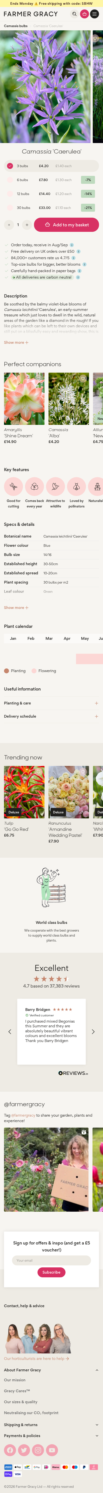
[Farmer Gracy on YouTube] (52, 1450)
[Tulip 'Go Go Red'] (24, 792)
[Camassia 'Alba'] (68, 399)
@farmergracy (23, 1115)
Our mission (15, 1380)
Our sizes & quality (21, 1401)
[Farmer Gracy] (31, 13)
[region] (51, 1032)
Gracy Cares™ (17, 1391)
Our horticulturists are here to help (34, 1358)
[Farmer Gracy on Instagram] (38, 1450)
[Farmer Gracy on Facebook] (10, 1450)
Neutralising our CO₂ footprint (31, 1412)
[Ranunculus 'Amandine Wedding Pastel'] (68, 792)
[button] (94, 13)
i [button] (78, 251)
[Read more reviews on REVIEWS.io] (73, 1074)
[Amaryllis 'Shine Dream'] (24, 399)
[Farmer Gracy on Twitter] (24, 1450)
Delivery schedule (20, 716)
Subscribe (51, 1272)
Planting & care (17, 703)
